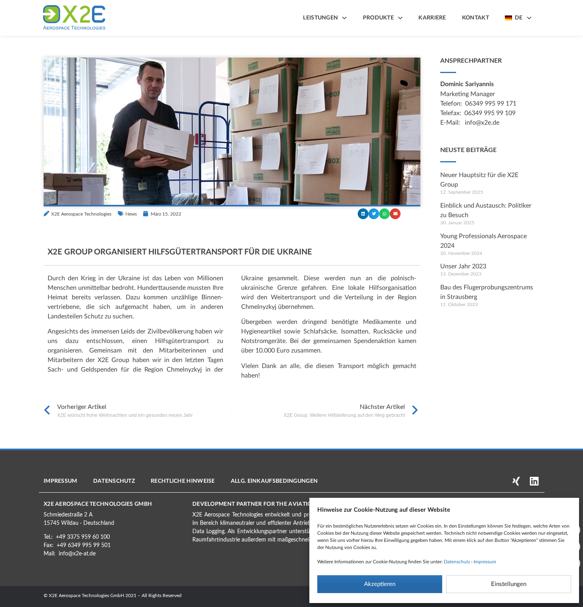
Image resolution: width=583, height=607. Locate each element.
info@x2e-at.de (77, 554)
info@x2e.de (482, 122)
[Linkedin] (534, 481)
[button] (363, 213)
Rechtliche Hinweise (183, 481)
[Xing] (516, 481)
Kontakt (475, 18)
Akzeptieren (379, 584)
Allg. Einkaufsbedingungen (274, 481)
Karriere (432, 18)
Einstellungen (508, 584)
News (131, 214)
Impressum (485, 561)
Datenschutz (457, 561)
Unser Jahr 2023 (463, 266)
